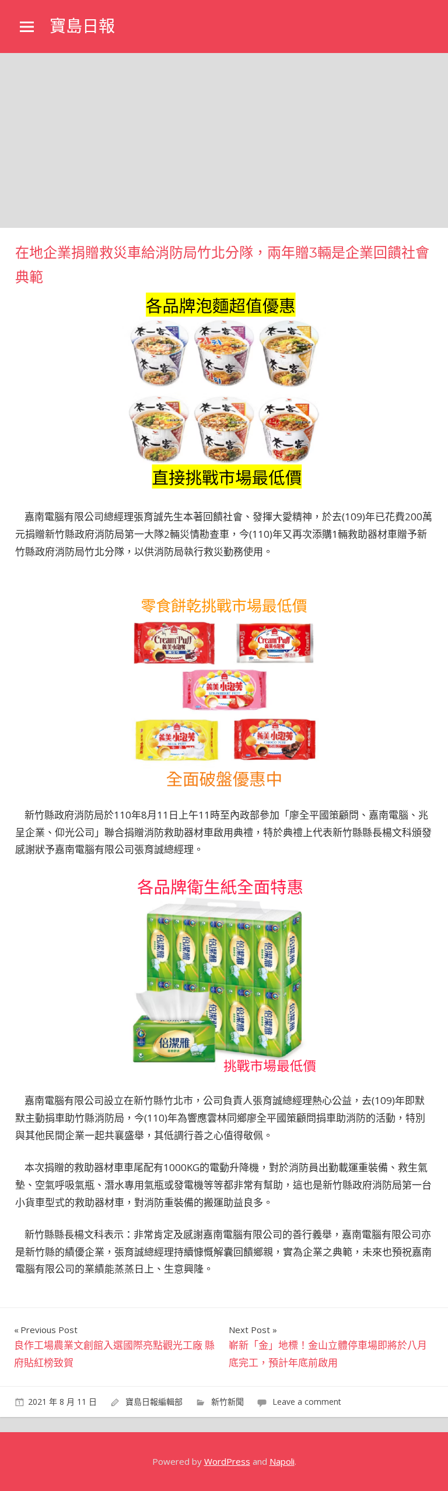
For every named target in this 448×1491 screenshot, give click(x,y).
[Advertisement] (224, 140)
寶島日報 (82, 26)
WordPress (227, 1461)
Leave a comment (306, 1401)
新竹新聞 (227, 1401)
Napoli (282, 1461)
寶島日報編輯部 (154, 1401)
